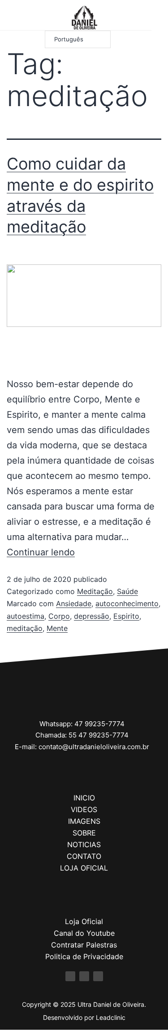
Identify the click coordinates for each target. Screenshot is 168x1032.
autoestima (25, 616)
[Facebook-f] (70, 976)
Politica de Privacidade (84, 956)
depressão (91, 616)
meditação (25, 628)
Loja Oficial (84, 921)
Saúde (127, 591)
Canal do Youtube (84, 933)
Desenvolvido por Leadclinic (84, 1017)
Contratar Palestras (84, 944)
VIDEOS (84, 809)
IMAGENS (84, 821)
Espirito (126, 616)
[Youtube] (32, 17)
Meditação (95, 591)
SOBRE (84, 832)
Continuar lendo (41, 552)
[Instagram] (21, 17)
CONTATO (84, 856)
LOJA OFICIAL (84, 867)
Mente (57, 628)
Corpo (59, 616)
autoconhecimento (127, 603)
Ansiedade (73, 603)
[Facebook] (9, 17)
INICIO (84, 797)
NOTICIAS (84, 844)
